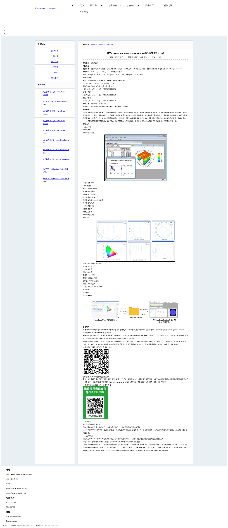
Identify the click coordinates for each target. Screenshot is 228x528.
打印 (159, 57)
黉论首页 (94, 45)
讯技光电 (20, 525)
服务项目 (131, 5)
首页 (80, 5)
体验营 (55, 73)
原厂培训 (54, 62)
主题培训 (54, 56)
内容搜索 (83, 12)
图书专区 (149, 5)
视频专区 (168, 5)
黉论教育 (27, 525)
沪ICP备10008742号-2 (52, 525)
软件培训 (54, 51)
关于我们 (94, 5)
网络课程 (54, 78)
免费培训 (54, 67)
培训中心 (112, 5)
